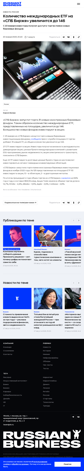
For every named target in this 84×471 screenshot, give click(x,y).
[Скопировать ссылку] (79, 37)
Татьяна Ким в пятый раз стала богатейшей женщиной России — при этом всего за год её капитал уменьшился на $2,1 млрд (48, 321)
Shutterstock (36, 189)
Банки (6, 384)
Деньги (46, 384)
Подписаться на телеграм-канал (19, 202)
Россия (15, 12)
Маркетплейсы (50, 381)
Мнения (46, 354)
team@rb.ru (8, 425)
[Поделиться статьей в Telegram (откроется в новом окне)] (63, 37)
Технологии (48, 402)
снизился (65, 178)
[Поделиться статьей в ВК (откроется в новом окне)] (68, 37)
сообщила (36, 139)
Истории (47, 351)
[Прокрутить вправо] (79, 220)
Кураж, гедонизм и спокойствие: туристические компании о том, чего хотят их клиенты (47, 256)
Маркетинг (48, 377)
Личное (46, 388)
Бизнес (6, 388)
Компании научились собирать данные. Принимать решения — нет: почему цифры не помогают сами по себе (17, 257)
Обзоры (46, 361)
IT (4, 406)
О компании (8, 351)
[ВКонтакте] (78, 417)
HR (4, 402)
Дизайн (6, 399)
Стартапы (47, 399)
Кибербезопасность (12, 395)
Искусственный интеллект (15, 381)
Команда (7, 347)
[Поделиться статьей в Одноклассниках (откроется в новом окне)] (74, 37)
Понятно (67, 464)
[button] (78, 4)
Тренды (46, 406)
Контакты (7, 354)
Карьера (7, 391)
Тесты (46, 368)
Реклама (7, 377)
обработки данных (20, 464)
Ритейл (46, 391)
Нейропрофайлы (50, 358)
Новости (7, 12)
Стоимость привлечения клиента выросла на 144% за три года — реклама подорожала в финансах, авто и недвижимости (16, 319)
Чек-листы (48, 365)
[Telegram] (73, 417)
